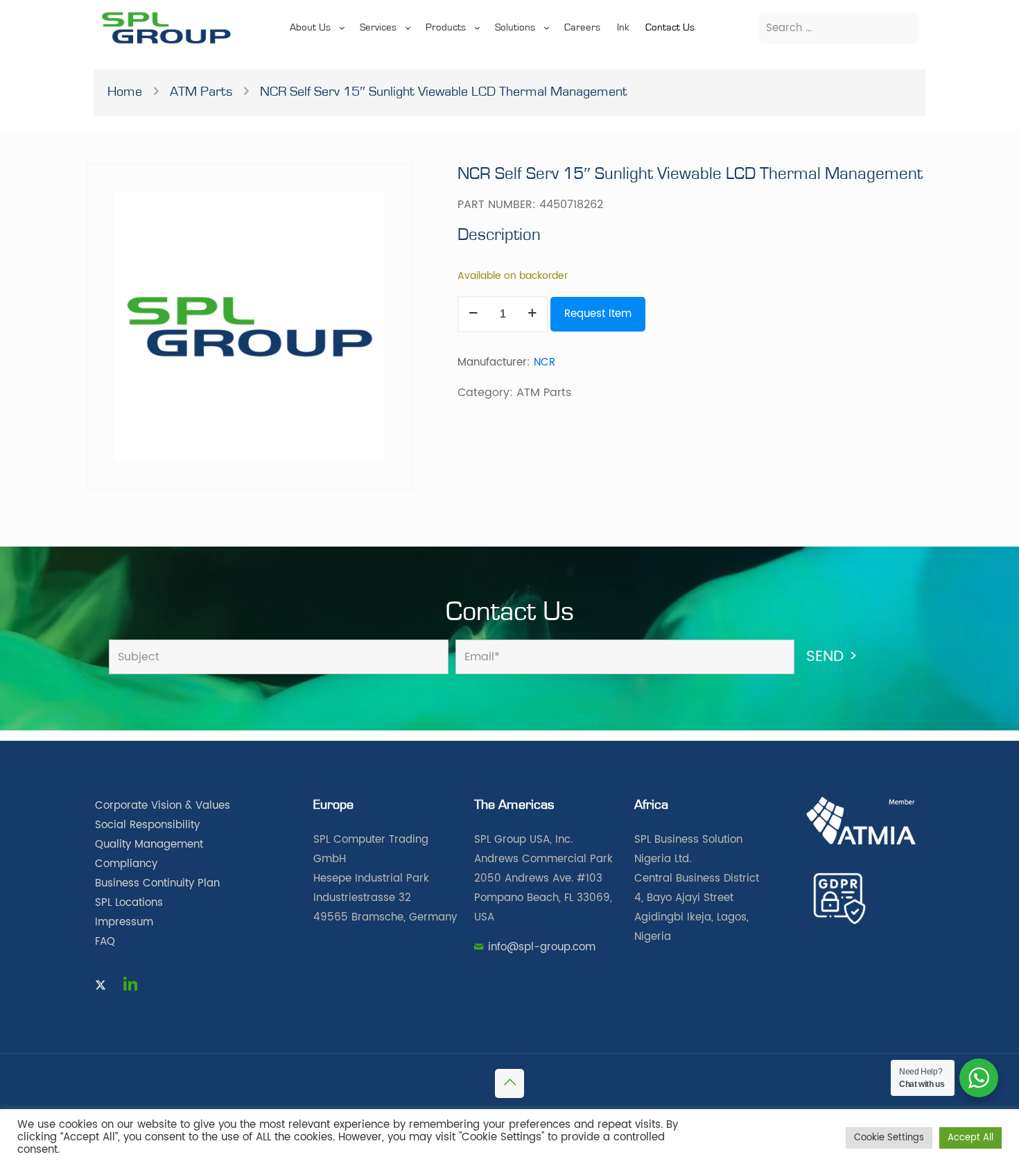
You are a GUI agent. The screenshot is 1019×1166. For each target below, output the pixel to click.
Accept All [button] (970, 1138)
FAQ (105, 941)
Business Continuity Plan (157, 883)
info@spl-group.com (541, 947)
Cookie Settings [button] (889, 1138)
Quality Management (149, 844)
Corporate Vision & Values (162, 805)
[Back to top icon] (509, 1083)
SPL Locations (129, 902)
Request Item (598, 314)
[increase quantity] (532, 314)
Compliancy (126, 864)
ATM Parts (201, 91)
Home (124, 91)
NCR (544, 362)
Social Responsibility (147, 825)
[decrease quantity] (473, 314)
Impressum (124, 922)
